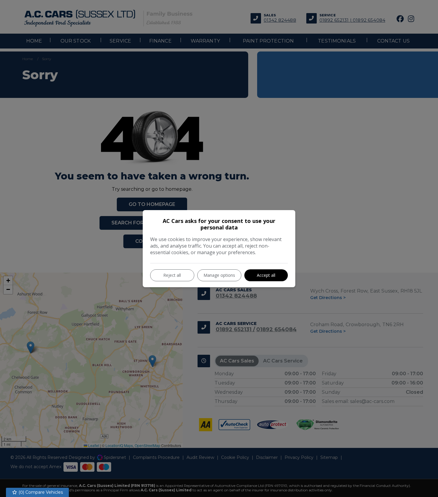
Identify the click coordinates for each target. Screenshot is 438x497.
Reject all (172, 275)
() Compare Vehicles (40, 492)
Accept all (266, 275)
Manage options (219, 275)
